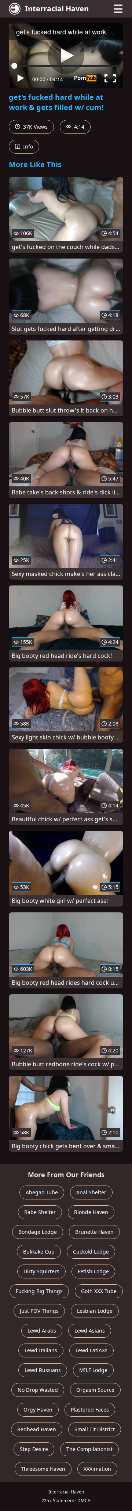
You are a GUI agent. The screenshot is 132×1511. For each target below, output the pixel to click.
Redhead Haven (36, 1429)
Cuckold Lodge (91, 1251)
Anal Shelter (91, 1192)
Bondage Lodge (37, 1231)
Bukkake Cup (39, 1251)
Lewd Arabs (41, 1330)
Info (27, 146)
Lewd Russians (43, 1370)
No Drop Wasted (38, 1389)
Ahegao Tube (42, 1192)
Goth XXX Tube (99, 1291)
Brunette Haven (94, 1231)
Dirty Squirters (41, 1271)
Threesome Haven (43, 1468)
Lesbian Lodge (95, 1310)
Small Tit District (94, 1429)
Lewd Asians (89, 1330)
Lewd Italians (41, 1350)
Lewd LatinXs (91, 1350)
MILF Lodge (93, 1370)
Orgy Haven (37, 1409)
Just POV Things (39, 1310)
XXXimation (97, 1468)
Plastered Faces (90, 1409)
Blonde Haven (91, 1212)
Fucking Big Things (39, 1291)
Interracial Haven (57, 9)
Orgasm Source (95, 1389)
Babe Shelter (40, 1212)
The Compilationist (89, 1449)
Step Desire (34, 1449)
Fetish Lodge (93, 1271)
